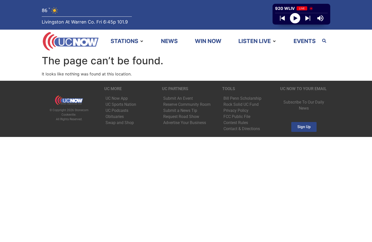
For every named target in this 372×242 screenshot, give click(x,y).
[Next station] (282, 18)
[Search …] (324, 41)
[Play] (295, 18)
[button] (127, 41)
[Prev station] (308, 18)
